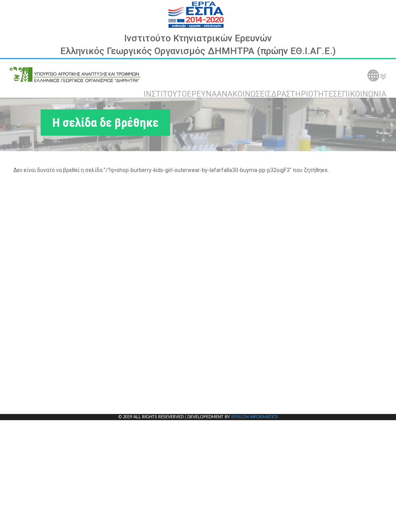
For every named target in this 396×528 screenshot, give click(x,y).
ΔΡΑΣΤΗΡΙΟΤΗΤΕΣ (304, 94)
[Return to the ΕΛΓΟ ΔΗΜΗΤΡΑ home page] (75, 74)
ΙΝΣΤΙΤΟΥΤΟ (165, 94)
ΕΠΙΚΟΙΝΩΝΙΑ (361, 94)
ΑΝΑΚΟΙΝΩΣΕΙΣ (244, 94)
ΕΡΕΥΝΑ (202, 94)
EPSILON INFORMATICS (254, 417)
